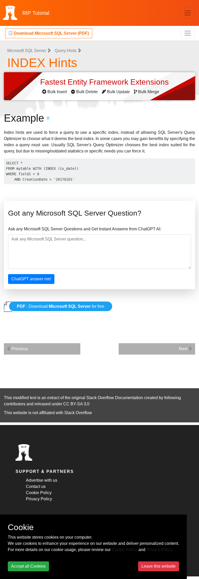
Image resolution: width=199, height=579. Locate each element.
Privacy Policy (39, 499)
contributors (14, 404)
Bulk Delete (87, 92)
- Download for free (60, 306)
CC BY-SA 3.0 (76, 404)
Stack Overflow (78, 413)
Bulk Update (118, 92)
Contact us (36, 486)
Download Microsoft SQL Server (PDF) (51, 33)
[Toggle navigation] (187, 13)
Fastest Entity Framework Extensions (105, 82)
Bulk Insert (57, 92)
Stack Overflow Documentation (114, 397)
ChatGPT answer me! (31, 279)
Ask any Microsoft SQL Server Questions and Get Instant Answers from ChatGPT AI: (84, 229)
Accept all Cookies (28, 566)
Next (183, 349)
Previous (19, 349)
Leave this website (158, 566)
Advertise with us (41, 480)
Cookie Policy (39, 492)
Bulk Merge (148, 92)
